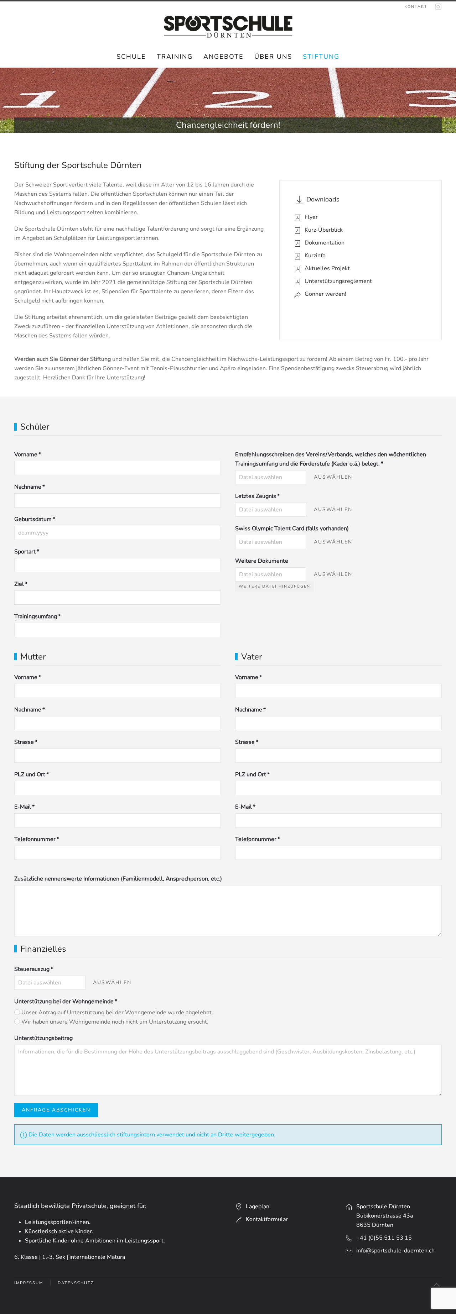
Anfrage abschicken (56, 1110)
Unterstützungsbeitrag (43, 1038)
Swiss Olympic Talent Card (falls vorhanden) (292, 528)
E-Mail (24, 807)
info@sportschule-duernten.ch (395, 1251)
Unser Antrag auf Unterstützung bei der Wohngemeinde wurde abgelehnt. (116, 1012)
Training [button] (175, 56)
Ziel (20, 584)
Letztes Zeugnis (257, 496)
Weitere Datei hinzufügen (274, 586)
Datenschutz (76, 1283)
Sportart (26, 552)
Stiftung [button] (321, 56)
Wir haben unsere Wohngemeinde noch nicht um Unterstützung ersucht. (114, 1022)
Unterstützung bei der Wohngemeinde (65, 1001)
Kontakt (416, 6)
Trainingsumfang (37, 616)
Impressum (28, 1283)
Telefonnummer (36, 839)
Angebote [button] (223, 56)
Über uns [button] (273, 56)
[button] (437, 1284)
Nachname (29, 487)
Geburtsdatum (34, 519)
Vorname (27, 454)
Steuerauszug (33, 969)
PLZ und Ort (31, 774)
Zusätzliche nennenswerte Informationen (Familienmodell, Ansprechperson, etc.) (118, 879)
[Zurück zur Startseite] (228, 27)
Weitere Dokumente (261, 561)
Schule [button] (131, 56)
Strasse (25, 742)
